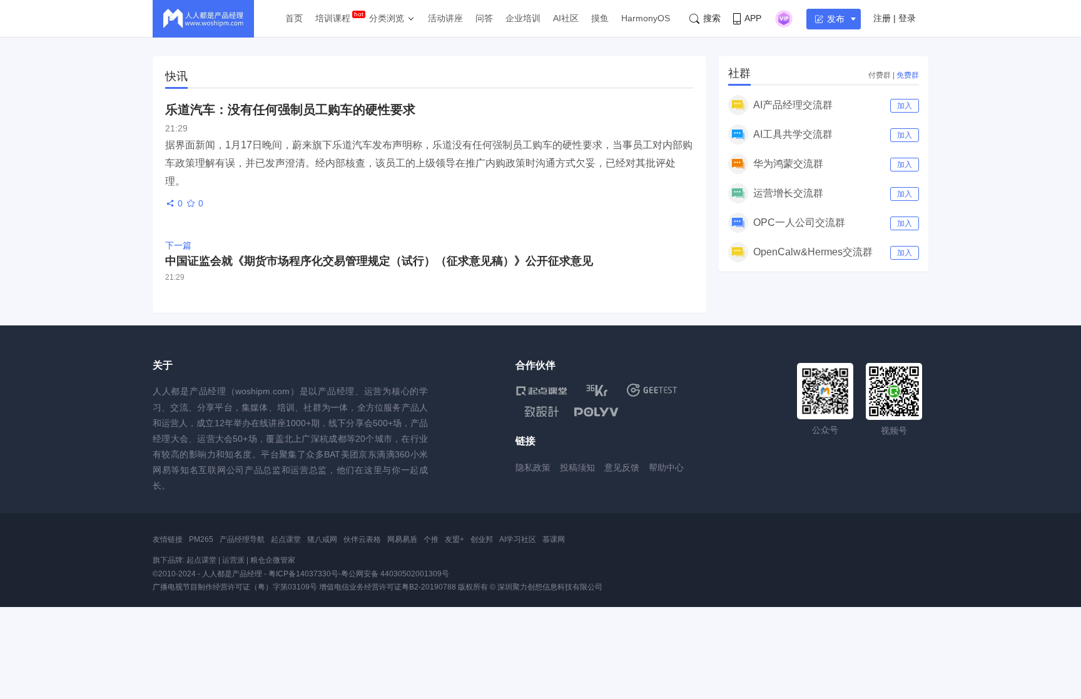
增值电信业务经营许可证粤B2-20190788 (387, 587)
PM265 (201, 539)
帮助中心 (666, 467)
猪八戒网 (322, 539)
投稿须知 (577, 467)
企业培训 (522, 18)
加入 (904, 105)
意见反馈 (621, 467)
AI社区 (566, 18)
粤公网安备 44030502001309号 (395, 573)
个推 (431, 539)
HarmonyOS (645, 18)
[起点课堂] (541, 390)
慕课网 (553, 539)
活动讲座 (445, 18)
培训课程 (332, 18)
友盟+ (454, 539)
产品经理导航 (242, 539)
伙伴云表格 (362, 539)
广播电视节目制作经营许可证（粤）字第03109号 (235, 587)
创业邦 (481, 539)
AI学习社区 (517, 539)
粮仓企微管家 (272, 560)
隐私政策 (533, 467)
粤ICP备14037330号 (303, 573)
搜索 (712, 18)
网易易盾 (402, 539)
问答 (484, 18)
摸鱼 (600, 18)
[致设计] (542, 411)
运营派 (233, 560)
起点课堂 (286, 539)
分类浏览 (386, 18)
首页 (294, 18)
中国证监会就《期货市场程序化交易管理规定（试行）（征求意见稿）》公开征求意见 (379, 261)
